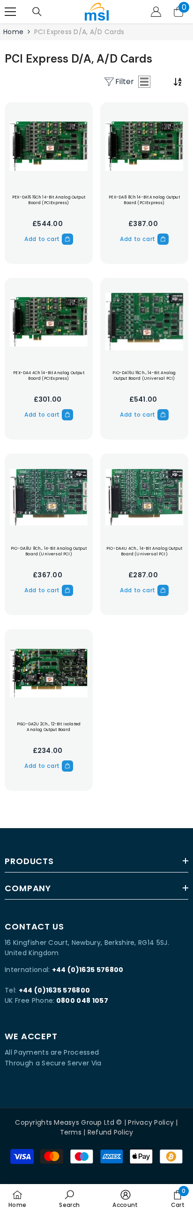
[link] (69, 1198)
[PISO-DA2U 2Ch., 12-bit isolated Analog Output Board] (49, 673)
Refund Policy (111, 1132)
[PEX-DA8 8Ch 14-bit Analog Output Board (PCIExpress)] (144, 146)
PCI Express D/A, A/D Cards (79, 31)
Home (13, 31)
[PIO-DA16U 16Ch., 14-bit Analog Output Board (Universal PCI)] (144, 322)
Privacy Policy (151, 1122)
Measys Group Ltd (84, 1122)
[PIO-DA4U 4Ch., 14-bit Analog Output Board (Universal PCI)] (144, 497)
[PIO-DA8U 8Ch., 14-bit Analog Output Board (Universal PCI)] (49, 497)
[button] (144, 82)
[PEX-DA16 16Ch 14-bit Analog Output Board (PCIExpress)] (49, 146)
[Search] (37, 11)
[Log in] (156, 12)
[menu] (10, 11)
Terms (71, 1132)
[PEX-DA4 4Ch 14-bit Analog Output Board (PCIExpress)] (49, 322)
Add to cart (42, 239)
